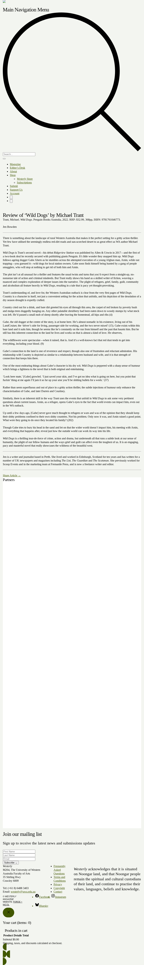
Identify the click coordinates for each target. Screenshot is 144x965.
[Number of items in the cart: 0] (11, 197)
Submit (14, 186)
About (13, 171)
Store (25, 178)
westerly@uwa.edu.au (23, 891)
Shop (13, 175)
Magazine (15, 164)
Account (14, 193)
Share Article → (12, 475)
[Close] (8, 912)
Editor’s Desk (17, 167)
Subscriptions (24, 182)
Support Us (16, 189)
